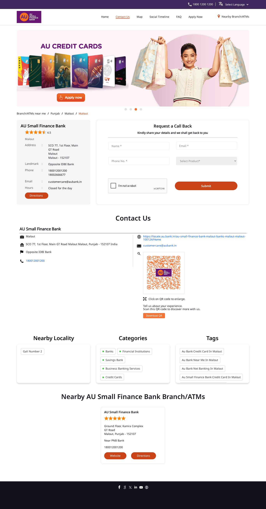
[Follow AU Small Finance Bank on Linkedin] (135, 486)
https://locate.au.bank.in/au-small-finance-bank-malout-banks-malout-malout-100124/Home (194, 237)
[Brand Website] (146, 486)
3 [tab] (136, 109)
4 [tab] (141, 109)
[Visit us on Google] (125, 486)
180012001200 (57, 170)
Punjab (55, 113)
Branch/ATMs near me (31, 113)
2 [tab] (130, 109)
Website (115, 456)
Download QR (154, 315)
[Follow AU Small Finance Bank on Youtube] (141, 486)
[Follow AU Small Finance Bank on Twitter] (130, 486)
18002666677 (56, 174)
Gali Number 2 (32, 351)
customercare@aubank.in (65, 182)
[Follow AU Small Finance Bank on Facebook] (119, 486)
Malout (69, 113)
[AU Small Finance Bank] (29, 17)
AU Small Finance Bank (121, 412)
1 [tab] (125, 109)
